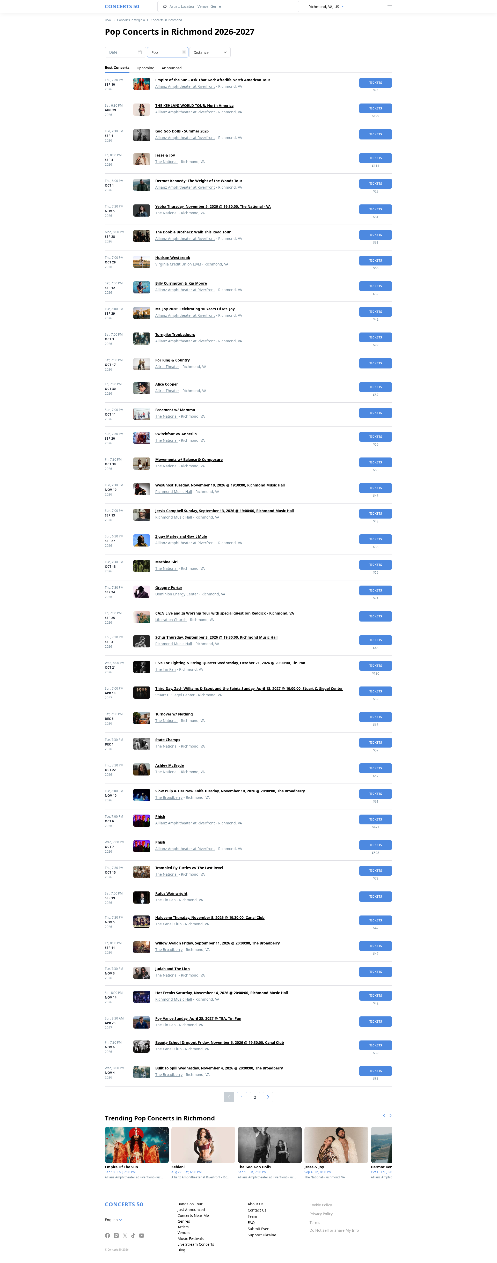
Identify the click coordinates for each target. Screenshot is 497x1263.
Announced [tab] (172, 67)
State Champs (167, 739)
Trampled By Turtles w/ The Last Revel (189, 867)
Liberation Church (171, 619)
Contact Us (257, 1210)
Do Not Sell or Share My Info (334, 1230)
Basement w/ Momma (175, 409)
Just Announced (191, 1209)
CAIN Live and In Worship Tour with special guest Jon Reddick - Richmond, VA (224, 613)
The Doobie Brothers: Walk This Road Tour (193, 232)
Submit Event (259, 1228)
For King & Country (172, 360)
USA (108, 20)
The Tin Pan (165, 669)
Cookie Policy (321, 1204)
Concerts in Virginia (131, 20)
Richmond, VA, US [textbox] (324, 6)
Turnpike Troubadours (175, 334)
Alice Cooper (166, 384)
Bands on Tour (190, 1203)
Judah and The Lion (172, 968)
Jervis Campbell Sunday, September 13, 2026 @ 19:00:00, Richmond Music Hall (224, 510)
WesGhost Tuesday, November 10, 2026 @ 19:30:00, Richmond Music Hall (220, 485)
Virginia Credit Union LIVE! (178, 264)
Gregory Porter (168, 587)
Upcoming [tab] (146, 67)
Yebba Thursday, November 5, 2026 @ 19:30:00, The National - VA (213, 206)
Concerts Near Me (193, 1215)
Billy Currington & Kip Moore (181, 283)
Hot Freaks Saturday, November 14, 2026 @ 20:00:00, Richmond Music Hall (221, 992)
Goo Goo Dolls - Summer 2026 (182, 131)
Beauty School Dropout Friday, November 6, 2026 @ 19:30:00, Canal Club (219, 1042)
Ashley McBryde (169, 765)
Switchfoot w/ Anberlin (176, 433)
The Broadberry (168, 797)
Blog (181, 1249)
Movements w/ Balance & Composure (189, 459)
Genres (184, 1221)
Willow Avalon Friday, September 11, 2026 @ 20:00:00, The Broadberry (217, 943)
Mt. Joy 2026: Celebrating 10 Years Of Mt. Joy (195, 308)
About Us (256, 1203)
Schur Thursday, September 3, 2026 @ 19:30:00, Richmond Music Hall (216, 637)
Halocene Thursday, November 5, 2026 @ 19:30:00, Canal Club (210, 917)
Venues (184, 1232)
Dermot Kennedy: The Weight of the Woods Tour (198, 180)
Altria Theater (167, 366)
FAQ (251, 1222)
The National (166, 161)
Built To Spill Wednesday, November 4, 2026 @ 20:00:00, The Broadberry (219, 1068)
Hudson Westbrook (172, 257)
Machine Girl (166, 561)
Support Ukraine (262, 1234)
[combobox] (326, 7)
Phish (160, 816)
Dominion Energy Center (176, 594)
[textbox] (167, 52)
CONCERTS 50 (122, 6)
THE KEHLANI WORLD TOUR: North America (194, 105)
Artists (183, 1226)
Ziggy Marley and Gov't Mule (181, 536)
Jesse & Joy (165, 155)
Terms (315, 1222)
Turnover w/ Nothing (174, 714)
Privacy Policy (321, 1213)
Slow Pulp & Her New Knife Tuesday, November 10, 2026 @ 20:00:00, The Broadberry (230, 790)
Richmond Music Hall (173, 491)
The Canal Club (168, 923)
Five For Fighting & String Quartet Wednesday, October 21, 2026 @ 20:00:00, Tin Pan (230, 662)
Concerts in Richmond (166, 20)
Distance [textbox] (201, 52)
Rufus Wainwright (171, 893)
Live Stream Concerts (196, 1244)
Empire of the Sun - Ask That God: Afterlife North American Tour (212, 79)
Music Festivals (191, 1238)
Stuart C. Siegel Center (175, 694)
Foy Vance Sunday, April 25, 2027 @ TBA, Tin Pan (198, 1018)
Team (252, 1216)
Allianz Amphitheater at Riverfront (185, 86)
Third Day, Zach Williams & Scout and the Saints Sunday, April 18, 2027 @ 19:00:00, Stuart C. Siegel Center (249, 688)
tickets (375, 82)
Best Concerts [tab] (117, 67)
